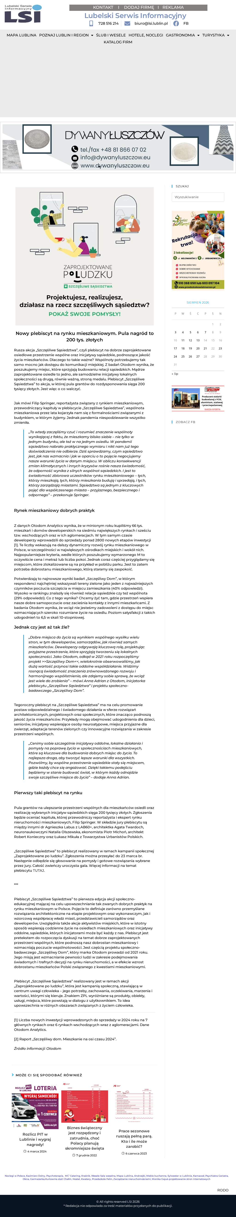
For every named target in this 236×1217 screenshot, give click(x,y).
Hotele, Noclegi (146, 35)
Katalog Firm (118, 42)
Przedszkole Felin (102, 1179)
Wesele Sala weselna (103, 1175)
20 (198, 348)
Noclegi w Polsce (15, 1175)
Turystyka (213, 35)
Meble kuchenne (156, 1175)
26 (190, 356)
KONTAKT (104, 7)
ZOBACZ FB (185, 422)
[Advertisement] (118, 82)
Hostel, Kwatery (82, 1179)
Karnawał (198, 1175)
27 (198, 356)
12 (190, 340)
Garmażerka (37, 1179)
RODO (223, 1190)
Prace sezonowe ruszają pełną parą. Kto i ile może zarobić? (134, 1139)
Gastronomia (180, 35)
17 (175, 348)
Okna (26, 1179)
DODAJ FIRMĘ (139, 7)
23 (220, 348)
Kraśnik (85, 1175)
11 (183, 340)
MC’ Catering (72, 1175)
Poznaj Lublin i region (64, 35)
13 (198, 340)
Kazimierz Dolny (35, 1175)
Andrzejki (139, 1175)
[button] (8, 147)
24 (175, 356)
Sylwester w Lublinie (180, 1175)
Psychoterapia (54, 1175)
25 (183, 356)
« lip (175, 374)
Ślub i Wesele (111, 35)
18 (183, 348)
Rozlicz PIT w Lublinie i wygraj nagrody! (35, 1139)
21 (205, 348)
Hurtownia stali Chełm (58, 1179)
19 (190, 348)
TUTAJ (38, 870)
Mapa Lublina (21, 35)
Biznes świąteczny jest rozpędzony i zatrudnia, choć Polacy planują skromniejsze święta (84, 1138)
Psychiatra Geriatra (216, 1175)
